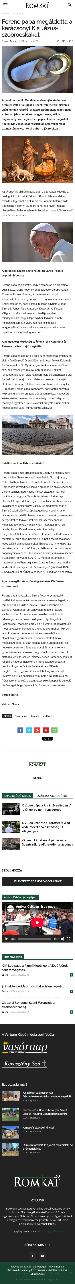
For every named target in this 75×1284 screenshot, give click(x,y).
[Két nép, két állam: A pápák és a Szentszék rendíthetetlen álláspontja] (11, 844)
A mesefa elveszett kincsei (38, 1127)
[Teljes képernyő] (68, 939)
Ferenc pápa (21, 716)
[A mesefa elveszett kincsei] (10, 1132)
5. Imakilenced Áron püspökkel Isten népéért (33, 986)
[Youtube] (42, 1256)
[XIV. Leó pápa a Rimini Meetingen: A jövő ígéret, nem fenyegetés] (11, 809)
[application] (37, 922)
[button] (70, 5)
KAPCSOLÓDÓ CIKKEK (17, 795)
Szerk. (13, 41)
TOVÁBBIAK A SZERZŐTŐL (51, 795)
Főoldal (5, 13)
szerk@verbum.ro (52, 1231)
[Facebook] (32, 1256)
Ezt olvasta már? (14, 1084)
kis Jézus (47, 716)
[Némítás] (62, 939)
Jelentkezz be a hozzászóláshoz (37, 881)
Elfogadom (37, 1278)
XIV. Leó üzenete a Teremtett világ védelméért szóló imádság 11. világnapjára (46, 827)
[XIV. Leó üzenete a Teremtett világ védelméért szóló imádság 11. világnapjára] (11, 827)
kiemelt (35, 716)
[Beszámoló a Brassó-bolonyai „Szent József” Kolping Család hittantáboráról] (10, 1114)
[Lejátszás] (6, 939)
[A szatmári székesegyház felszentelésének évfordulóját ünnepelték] (11, 1096)
